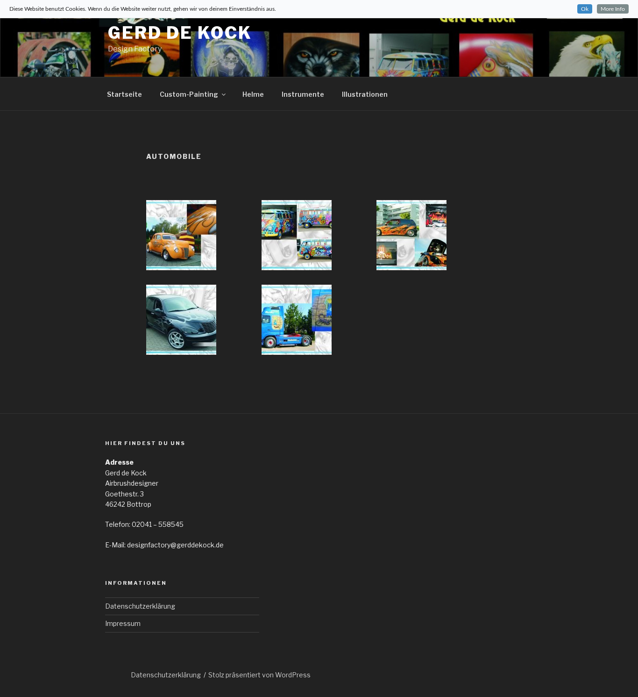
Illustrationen (365, 94)
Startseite (124, 94)
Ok (584, 9)
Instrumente (303, 94)
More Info (613, 9)
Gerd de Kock (180, 32)
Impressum (123, 623)
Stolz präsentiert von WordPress (259, 675)
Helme (253, 94)
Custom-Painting (189, 94)
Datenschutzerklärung (140, 606)
